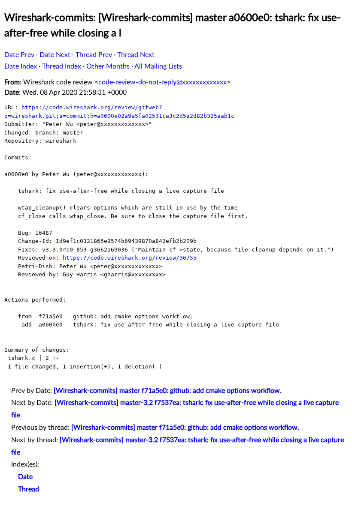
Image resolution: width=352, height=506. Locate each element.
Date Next (54, 54)
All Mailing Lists (158, 66)
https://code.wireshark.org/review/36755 (130, 257)
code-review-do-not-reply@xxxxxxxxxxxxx (162, 82)
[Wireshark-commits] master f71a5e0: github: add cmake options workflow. (168, 390)
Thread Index (61, 66)
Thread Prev (94, 54)
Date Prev (19, 54)
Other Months (108, 66)
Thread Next (136, 54)
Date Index (20, 66)
